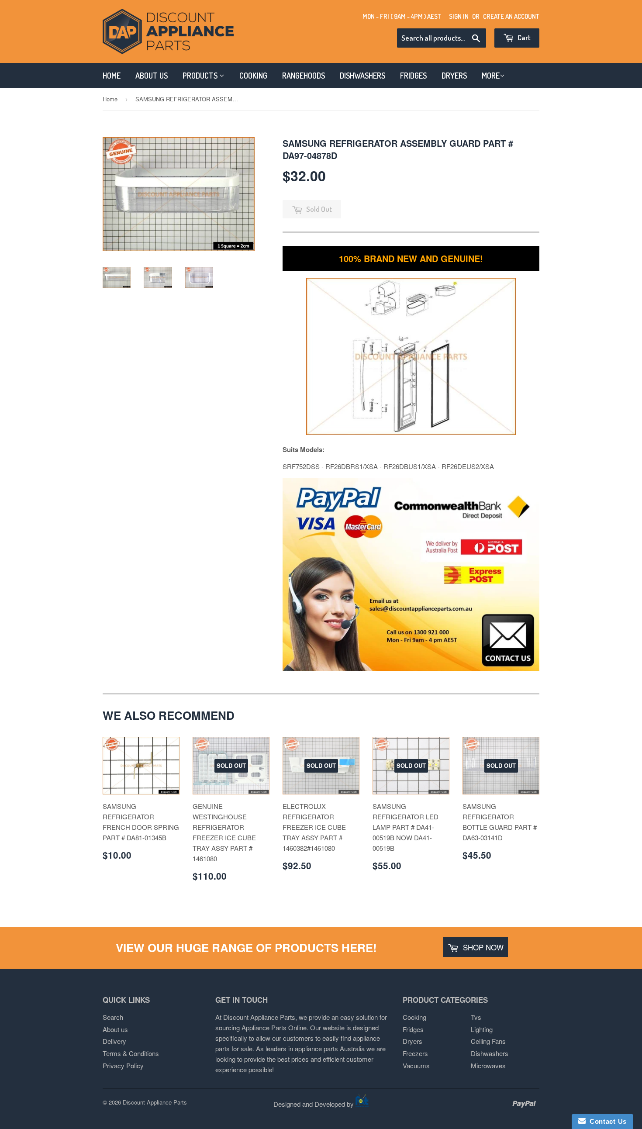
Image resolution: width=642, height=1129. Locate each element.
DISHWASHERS (362, 75)
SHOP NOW (482, 947)
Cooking (414, 1017)
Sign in (459, 16)
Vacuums (416, 1065)
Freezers (415, 1053)
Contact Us (606, 1121)
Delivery (114, 1041)
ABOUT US (151, 75)
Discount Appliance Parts (155, 1102)
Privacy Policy (123, 1065)
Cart (523, 37)
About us (115, 1029)
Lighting (482, 1029)
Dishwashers (489, 1053)
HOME (112, 75)
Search (113, 1017)
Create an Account (511, 16)
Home (110, 99)
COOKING (253, 75)
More (491, 75)
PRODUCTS (201, 75)
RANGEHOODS (303, 75)
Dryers (412, 1041)
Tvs (476, 1017)
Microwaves (488, 1065)
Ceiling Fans (488, 1041)
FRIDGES (413, 75)
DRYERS (454, 75)
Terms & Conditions (131, 1053)
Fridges (413, 1029)
